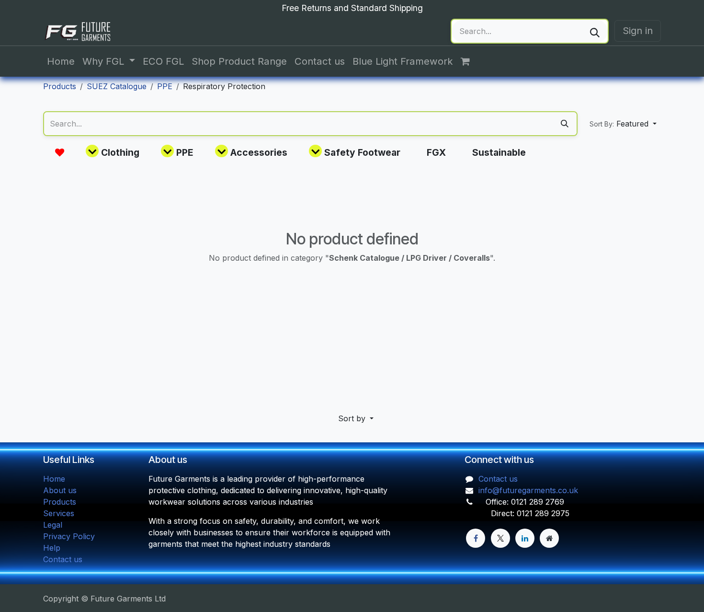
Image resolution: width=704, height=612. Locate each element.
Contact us (62, 559)
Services (58, 513)
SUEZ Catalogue (117, 86)
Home (54, 479)
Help (51, 548)
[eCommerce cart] (470, 61)
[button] (623, 124)
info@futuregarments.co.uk (528, 490)
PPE (164, 86)
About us (60, 490)
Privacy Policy (69, 536)
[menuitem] (61, 61)
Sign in (638, 30)
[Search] (595, 31)
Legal (52, 525)
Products (59, 86)
